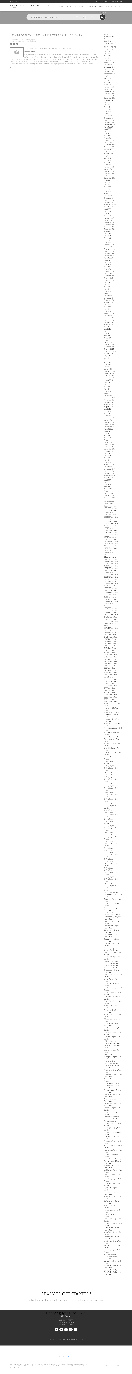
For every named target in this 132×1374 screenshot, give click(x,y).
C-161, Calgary (109, 772)
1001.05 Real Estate (111, 508)
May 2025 (107, 80)
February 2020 (109, 218)
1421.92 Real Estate (111, 615)
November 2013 (109, 373)
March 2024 (108, 111)
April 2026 (107, 58)
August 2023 (108, 127)
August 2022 (108, 153)
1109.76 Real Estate (111, 544)
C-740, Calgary (109, 861)
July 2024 (107, 102)
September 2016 (109, 300)
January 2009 (108, 493)
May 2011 (107, 433)
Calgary (107, 890)
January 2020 (108, 220)
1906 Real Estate (110, 630)
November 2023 (109, 120)
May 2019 (107, 238)
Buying (81, 6)
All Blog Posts (109, 37)
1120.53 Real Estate (111, 546)
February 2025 (109, 87)
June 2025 (107, 78)
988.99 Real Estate (110, 697)
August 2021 (108, 180)
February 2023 (109, 140)
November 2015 (109, 320)
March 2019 (108, 242)
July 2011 (107, 431)
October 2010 (109, 447)
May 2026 (107, 56)
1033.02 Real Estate (111, 517)
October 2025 (109, 71)
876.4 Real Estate (110, 659)
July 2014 (107, 356)
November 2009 (109, 471)
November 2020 (109, 200)
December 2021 (109, 171)
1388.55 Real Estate (111, 610)
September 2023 (109, 125)
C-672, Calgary (109, 848)
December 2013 (109, 371)
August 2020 (108, 207)
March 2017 (108, 291)
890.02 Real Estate (110, 661)
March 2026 (108, 60)
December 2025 (109, 67)
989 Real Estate (109, 699)
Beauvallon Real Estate (112, 737)
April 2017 (107, 289)
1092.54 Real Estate (111, 535)
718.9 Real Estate (110, 641)
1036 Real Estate (110, 519)
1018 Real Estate (110, 515)
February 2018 (109, 271)
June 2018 (107, 262)
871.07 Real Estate (110, 657)
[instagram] (66, 1329)
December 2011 (109, 422)
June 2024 (107, 105)
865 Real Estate (109, 652)
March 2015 (108, 338)
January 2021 (108, 196)
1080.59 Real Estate (111, 532)
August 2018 (108, 258)
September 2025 (109, 74)
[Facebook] (56, 1329)
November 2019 (109, 225)
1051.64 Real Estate (111, 524)
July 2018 (107, 260)
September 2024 (109, 98)
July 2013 (107, 382)
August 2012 (108, 407)
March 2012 (108, 416)
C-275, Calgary (109, 775)
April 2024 (107, 109)
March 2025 (108, 85)
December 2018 (109, 249)
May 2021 (107, 187)
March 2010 (108, 462)
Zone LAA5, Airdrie (110, 1256)
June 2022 (107, 158)
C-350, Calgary (109, 777)
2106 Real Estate (110, 635)
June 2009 (107, 482)
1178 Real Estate (110, 555)
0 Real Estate (108, 504)
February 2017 (109, 293)
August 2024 (108, 100)
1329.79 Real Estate (111, 601)
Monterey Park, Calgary (112, 1083)
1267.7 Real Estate (110, 586)
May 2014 (107, 360)
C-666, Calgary (109, 832)
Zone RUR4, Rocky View (112, 1270)
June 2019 (107, 236)
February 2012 (109, 418)
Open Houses (109, 41)
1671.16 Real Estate (111, 628)
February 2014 (109, 367)
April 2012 (107, 413)
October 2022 (109, 149)
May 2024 (107, 107)
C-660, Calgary (109, 812)
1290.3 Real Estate (110, 590)
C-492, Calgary (109, 786)
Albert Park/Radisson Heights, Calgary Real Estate (111, 714)
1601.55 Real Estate (111, 621)
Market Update (105, 6)
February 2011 (109, 440)
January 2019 (108, 247)
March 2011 (108, 438)
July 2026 (107, 51)
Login (18, 1)
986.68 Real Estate (110, 695)
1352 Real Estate (110, 606)
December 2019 (109, 222)
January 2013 (108, 396)
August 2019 (108, 231)
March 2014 (108, 364)
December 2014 (109, 345)
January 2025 (108, 89)
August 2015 (108, 327)
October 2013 (109, 376)
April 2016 (107, 309)
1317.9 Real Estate (110, 599)
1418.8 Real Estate (110, 612)
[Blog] (75, 1329)
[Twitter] (61, 1329)
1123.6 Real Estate (110, 548)
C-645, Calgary (109, 810)
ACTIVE (97, 12)
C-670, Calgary (109, 841)
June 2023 (107, 131)
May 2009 (107, 484)
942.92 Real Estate (110, 672)
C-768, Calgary (109, 877)
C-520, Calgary (109, 803)
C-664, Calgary (109, 826)
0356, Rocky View (110, 506)
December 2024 (109, 91)
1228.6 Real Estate (110, 570)
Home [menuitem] (61, 6)
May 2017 (107, 287)
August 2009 (108, 478)
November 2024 (109, 94)
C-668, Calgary (109, 834)
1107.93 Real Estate (111, 541)
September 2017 (109, 280)
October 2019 (109, 227)
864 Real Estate (109, 650)
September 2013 (109, 378)
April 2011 (107, 436)
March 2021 (108, 191)
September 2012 (109, 404)
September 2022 (109, 151)
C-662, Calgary (109, 819)
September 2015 (109, 324)
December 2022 (109, 145)
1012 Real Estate (110, 513)
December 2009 (109, 469)
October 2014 (109, 349)
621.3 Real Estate (110, 639)
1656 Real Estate (110, 624)
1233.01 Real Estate (111, 575)
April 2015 (107, 336)
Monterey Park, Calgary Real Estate (26, 41)
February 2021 (109, 193)
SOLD (104, 12)
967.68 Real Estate (110, 679)
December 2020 (109, 198)
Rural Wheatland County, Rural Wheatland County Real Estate (112, 1161)
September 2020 (109, 205)
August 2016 (108, 302)
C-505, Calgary (109, 792)
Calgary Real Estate (111, 892)
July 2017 (107, 282)
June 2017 (107, 285)
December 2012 (109, 398)
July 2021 (107, 182)
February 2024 (109, 114)
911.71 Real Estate (110, 663)
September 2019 (109, 229)
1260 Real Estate (110, 581)
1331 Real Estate (110, 604)
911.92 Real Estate (110, 666)
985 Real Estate (109, 692)
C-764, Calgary (109, 868)
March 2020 (108, 216)
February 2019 (109, 245)
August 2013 (108, 380)
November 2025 (109, 69)
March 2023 (108, 138)
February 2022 (109, 167)
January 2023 (108, 142)
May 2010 (107, 458)
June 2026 (107, 54)
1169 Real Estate (110, 550)
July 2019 (107, 233)
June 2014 (107, 358)
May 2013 (107, 387)
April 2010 (107, 460)
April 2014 (107, 362)
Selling (92, 6)
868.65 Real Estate (110, 655)
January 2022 (108, 169)
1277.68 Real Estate (111, 588)
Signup (12, 1)
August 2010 (108, 451)
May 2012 (107, 411)
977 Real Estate (109, 688)
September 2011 (109, 427)
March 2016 (108, 311)
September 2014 (109, 351)
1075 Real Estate (110, 528)
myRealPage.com (69, 1356)
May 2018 (107, 265)
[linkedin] (71, 1329)
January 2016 (108, 316)
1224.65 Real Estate (111, 568)
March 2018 (108, 269)
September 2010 (109, 449)
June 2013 (107, 384)
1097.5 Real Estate (110, 539)
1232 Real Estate (110, 572)
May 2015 (107, 333)
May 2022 (107, 160)
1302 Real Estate (110, 595)
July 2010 (107, 453)
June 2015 (107, 331)
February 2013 (109, 393)
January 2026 (108, 65)
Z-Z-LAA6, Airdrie (110, 1254)
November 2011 (109, 424)
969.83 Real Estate (110, 681)
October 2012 (109, 402)
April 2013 (107, 389)
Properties (70, 6)
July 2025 (107, 76)
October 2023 (109, 122)
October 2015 (109, 322)
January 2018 (108, 273)
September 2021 (109, 178)
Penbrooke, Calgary (111, 1121)
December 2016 (109, 298)
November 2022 (109, 147)
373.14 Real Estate (110, 637)
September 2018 (109, 256)
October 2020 (109, 202)
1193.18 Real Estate (111, 561)
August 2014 (108, 353)
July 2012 (107, 409)
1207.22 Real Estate (111, 564)
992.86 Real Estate (110, 701)
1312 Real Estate (110, 597)
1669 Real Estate (110, 626)
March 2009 (108, 489)
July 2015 (107, 329)
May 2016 (107, 307)
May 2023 (107, 133)
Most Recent (108, 49)
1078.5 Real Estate (110, 530)
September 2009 (109, 476)
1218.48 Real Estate (111, 566)
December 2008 (109, 495)
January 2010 (108, 467)
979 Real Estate (109, 690)
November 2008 (109, 498)
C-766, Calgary (109, 870)
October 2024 (109, 96)
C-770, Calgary (109, 883)
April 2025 (107, 82)
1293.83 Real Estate (111, 592)
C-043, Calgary (109, 766)
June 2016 (107, 305)
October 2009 (109, 473)
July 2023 (107, 129)
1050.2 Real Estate (110, 521)
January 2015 (108, 342)
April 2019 (107, 240)
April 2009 (107, 487)
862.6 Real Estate (110, 648)
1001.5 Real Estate (110, 510)
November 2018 (109, 251)
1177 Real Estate (110, 552)
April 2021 (107, 189)
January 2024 (108, 116)
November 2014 (109, 347)
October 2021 (109, 176)
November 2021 (109, 174)
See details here (30, 52)
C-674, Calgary (109, 850)
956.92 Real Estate (110, 675)
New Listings (108, 39)
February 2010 (109, 464)
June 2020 (107, 211)
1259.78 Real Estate (111, 579)
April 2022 (107, 162)
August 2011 (108, 429)
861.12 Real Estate (110, 646)
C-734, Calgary (109, 852)
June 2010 (107, 456)
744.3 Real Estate (110, 644)
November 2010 (109, 444)
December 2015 (109, 318)
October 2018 (109, 253)
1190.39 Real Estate (111, 559)
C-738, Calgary (109, 859)
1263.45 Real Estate (111, 584)
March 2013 (108, 391)
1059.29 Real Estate (111, 526)
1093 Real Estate (110, 537)
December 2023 (109, 118)
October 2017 (109, 278)
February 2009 (109, 491)
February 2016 (109, 313)
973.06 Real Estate (110, 686)
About (117, 6)
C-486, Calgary (109, 783)
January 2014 (108, 369)
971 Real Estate (109, 684)
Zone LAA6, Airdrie (110, 1259)
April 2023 (107, 136)
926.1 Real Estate (110, 670)
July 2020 (107, 209)
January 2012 (108, 420)
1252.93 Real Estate (111, 577)
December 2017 (109, 276)
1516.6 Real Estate (110, 619)
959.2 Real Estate (110, 677)
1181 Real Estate (110, 557)
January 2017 (108, 296)
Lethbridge (108, 1054)
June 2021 (107, 185)
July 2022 (107, 156)
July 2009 (107, 480)
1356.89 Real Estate (111, 608)
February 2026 (109, 62)
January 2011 (108, 442)
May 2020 (107, 213)
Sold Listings (108, 43)
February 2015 (109, 340)
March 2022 (108, 165)
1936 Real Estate (110, 632)
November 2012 (109, 400)
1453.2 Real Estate (110, 617)
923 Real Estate (109, 668)
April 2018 (107, 267)
